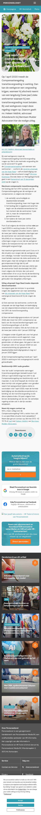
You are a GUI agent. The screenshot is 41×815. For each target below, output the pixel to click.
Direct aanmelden (20, 541)
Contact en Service (9, 767)
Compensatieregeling (12, 166)
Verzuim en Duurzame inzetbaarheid (17, 47)
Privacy (5, 774)
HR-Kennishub (25, 9)
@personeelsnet (32, 767)
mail (10, 421)
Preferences (20, 810)
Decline (20, 805)
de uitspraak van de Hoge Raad (17, 293)
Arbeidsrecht (9, 51)
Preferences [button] (7, 794)
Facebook (29, 774)
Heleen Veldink (22, 421)
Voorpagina (11, 9)
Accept (20, 800)
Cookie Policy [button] (22, 789)
